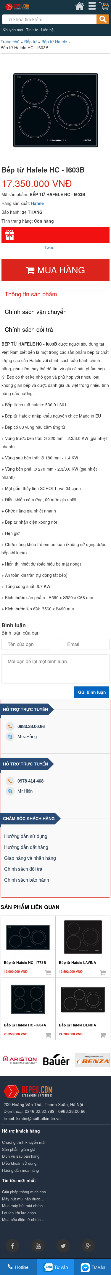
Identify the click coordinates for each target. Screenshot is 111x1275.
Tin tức (32, 29)
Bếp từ (30, 42)
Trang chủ (10, 42)
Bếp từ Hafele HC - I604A (25, 1025)
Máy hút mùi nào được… (23, 1199)
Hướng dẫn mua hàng (20, 1170)
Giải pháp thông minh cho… (26, 1192)
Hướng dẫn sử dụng (25, 836)
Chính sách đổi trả (23, 869)
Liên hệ (47, 29)
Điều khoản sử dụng (19, 1163)
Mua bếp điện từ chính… (23, 1219)
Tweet (50, 247)
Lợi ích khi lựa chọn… (21, 1212)
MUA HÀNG (61, 269)
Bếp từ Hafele (54, 42)
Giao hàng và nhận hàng (30, 858)
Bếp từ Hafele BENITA (77, 1025)
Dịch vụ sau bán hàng (20, 1156)
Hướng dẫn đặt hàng (26, 847)
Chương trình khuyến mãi (23, 1142)
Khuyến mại (13, 29)
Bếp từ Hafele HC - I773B (25, 962)
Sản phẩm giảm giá (18, 1149)
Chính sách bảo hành (26, 880)
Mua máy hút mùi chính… (24, 1205)
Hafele (37, 203)
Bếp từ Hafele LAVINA (77, 962)
